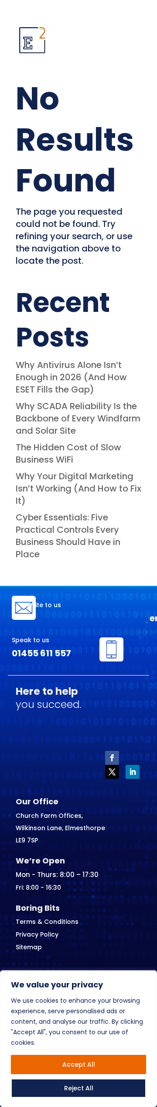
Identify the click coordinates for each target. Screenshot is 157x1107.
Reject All (78, 1088)
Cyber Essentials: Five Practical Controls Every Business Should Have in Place (68, 535)
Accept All (78, 1064)
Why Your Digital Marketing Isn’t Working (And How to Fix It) (78, 488)
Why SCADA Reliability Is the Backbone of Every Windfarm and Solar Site (78, 418)
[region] (78, 1038)
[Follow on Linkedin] (133, 772)
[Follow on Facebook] (112, 758)
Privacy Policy (37, 934)
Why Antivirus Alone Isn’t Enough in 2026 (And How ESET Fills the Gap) (71, 377)
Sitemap (29, 947)
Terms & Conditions (47, 921)
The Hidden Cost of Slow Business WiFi (68, 453)
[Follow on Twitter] (112, 772)
